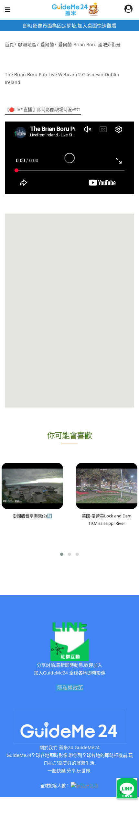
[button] (62, 554)
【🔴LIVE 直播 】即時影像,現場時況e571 (43, 109)
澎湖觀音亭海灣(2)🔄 (32, 516)
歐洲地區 (27, 44)
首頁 (9, 44)
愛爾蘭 (47, 44)
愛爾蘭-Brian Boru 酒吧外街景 (89, 44)
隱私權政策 (70, 687)
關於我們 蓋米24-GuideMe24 (69, 747)
